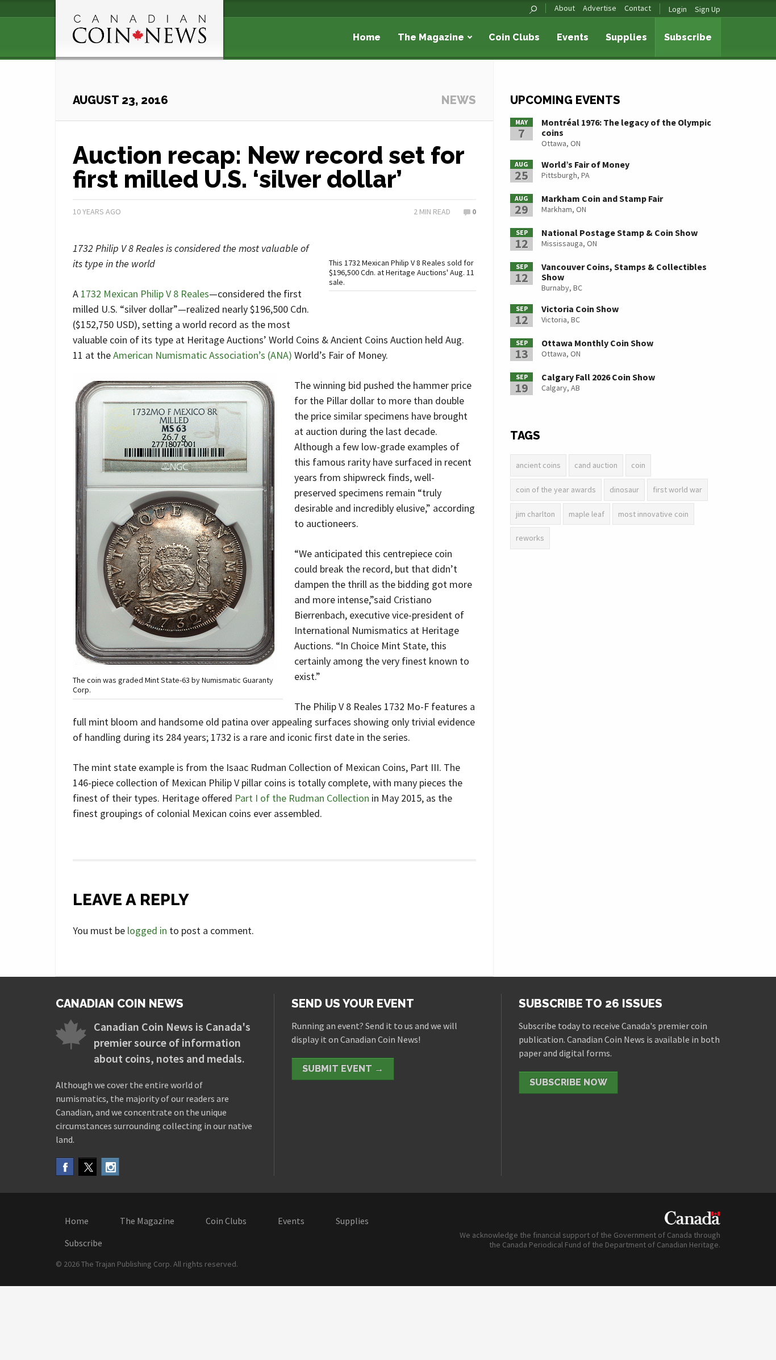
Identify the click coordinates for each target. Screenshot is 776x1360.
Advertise (599, 8)
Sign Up (707, 9)
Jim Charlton (535, 514)
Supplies (626, 37)
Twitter (87, 1167)
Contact (637, 8)
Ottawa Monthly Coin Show (597, 343)
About (564, 8)
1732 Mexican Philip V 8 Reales (145, 293)
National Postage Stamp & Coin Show (619, 232)
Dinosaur (624, 489)
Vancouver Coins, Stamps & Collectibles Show (624, 272)
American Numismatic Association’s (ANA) (202, 355)
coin (638, 465)
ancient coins (538, 465)
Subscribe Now (568, 1082)
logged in (147, 930)
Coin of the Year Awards (556, 489)
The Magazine (431, 37)
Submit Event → (342, 1068)
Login (678, 9)
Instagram (110, 1167)
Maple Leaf (586, 514)
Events (573, 37)
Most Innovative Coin (653, 514)
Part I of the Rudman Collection (302, 798)
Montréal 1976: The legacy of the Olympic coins (626, 127)
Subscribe (688, 37)
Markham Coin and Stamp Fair (602, 198)
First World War (677, 489)
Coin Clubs (514, 37)
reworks (530, 538)
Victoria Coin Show (580, 308)
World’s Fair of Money (585, 164)
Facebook (65, 1167)
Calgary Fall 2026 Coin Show (598, 377)
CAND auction (596, 465)
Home (367, 37)
